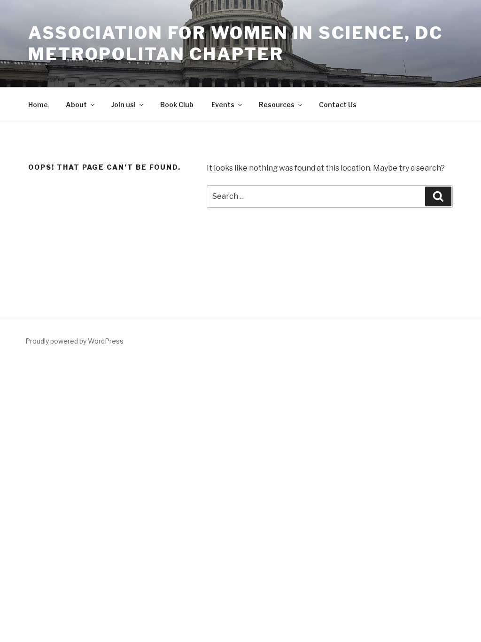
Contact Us (338, 105)
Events (222, 105)
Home (38, 105)
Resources (277, 105)
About (76, 105)
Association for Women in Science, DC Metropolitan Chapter (235, 43)
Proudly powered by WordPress (74, 341)
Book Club (177, 105)
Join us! (123, 105)
